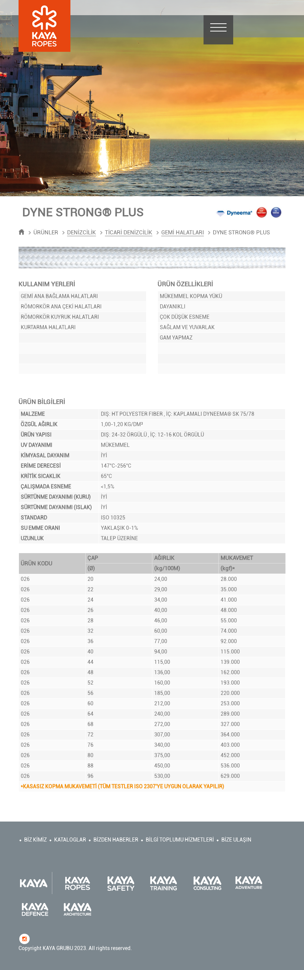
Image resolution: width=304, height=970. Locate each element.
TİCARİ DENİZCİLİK (128, 232)
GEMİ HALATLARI (182, 232)
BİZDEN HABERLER (115, 840)
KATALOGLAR (70, 840)
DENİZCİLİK (81, 232)
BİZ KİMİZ (35, 840)
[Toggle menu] (218, 29)
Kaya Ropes (44, 26)
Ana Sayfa (21, 232)
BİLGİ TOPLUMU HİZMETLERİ (180, 840)
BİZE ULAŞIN (236, 840)
